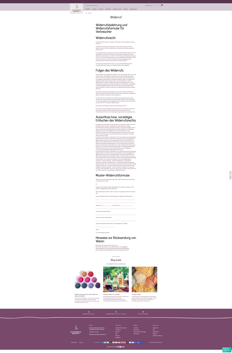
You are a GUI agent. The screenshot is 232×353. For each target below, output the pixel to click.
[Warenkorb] (161, 7)
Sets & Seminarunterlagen (140, 333)
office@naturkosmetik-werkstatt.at (97, 336)
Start (86, 14)
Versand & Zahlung (157, 337)
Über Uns (126, 10)
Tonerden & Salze (136, 296)
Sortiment (87, 10)
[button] (226, 349)
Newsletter (118, 339)
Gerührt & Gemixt (117, 10)
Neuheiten (101, 10)
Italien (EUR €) (148, 7)
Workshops (108, 10)
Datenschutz (156, 333)
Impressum (155, 329)
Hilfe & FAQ (118, 331)
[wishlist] (155, 7)
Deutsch (81, 343)
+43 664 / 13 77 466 (93, 333)
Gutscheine (136, 331)
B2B (116, 335)
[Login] (158, 7)
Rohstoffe (136, 329)
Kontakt (117, 333)
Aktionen (94, 10)
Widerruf (155, 335)
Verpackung (136, 335)
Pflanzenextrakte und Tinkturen (111, 296)
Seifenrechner (133, 10)
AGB (154, 331)
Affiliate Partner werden (121, 329)
